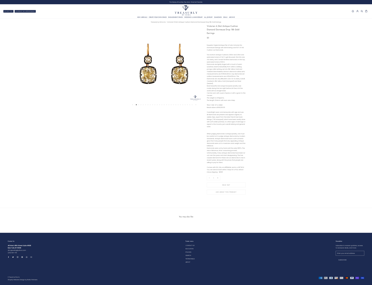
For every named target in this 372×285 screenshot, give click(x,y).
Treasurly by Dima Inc (158, 22)
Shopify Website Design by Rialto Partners (22, 280)
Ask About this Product (226, 192)
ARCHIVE (232, 17)
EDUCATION (189, 249)
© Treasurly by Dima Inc (14, 277)
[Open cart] (366, 11)
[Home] (353, 11)
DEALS (225, 17)
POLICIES (188, 252)
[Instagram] (17, 257)
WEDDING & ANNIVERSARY (193, 17)
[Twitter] (13, 257)
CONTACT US (190, 245)
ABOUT (188, 262)
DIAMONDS (218, 17)
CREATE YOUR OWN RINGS (158, 17)
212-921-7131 (8, 11)
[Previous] (132, 104)
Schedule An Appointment (25, 11)
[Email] (31, 257)
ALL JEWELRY (208, 17)
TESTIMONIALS (190, 259)
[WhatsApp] (26, 257)
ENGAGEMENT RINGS (175, 17)
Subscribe (342, 260)
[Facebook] (8, 257)
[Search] (362, 11)
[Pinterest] (22, 257)
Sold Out (226, 185)
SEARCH (188, 255)
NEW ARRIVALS (142, 17)
